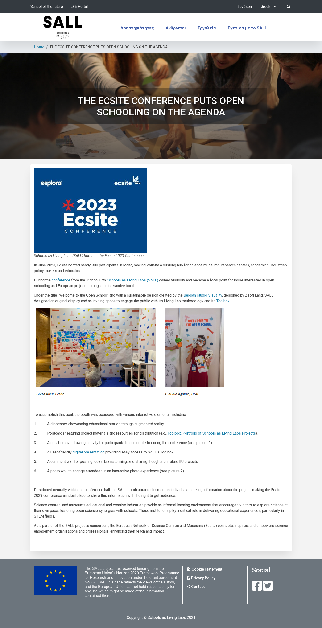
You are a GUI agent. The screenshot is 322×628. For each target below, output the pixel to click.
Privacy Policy (203, 578)
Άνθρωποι (176, 27)
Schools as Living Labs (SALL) (132, 280)
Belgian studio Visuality (203, 295)
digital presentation (88, 452)
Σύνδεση (245, 6)
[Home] (62, 27)
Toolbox (223, 301)
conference (61, 280)
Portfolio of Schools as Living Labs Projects (219, 433)
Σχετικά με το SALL (247, 27)
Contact (198, 586)
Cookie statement (207, 569)
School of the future (46, 6)
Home (39, 47)
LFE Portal (79, 6)
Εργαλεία (207, 27)
